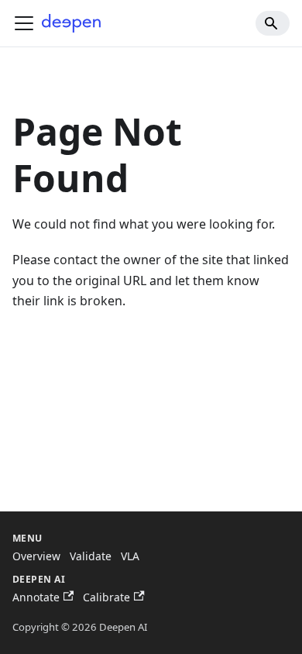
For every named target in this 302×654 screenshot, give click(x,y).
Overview (36, 556)
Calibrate (106, 597)
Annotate (36, 597)
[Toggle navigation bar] (24, 23)
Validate (91, 556)
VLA (130, 556)
